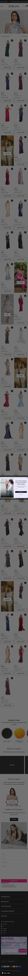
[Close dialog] (27, 477)
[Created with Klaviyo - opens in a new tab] (14, 498)
